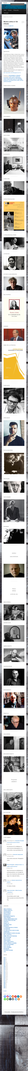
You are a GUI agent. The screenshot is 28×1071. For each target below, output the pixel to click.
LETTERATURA (7, 929)
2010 (5, 980)
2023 (5, 962)
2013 (5, 976)
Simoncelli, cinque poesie (18, 854)
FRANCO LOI (6, 923)
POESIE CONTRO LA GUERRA (10, 943)
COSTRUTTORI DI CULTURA (9, 920)
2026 (5, 957)
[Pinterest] (15, 996)
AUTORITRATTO (7, 914)
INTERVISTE (6, 926)
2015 (5, 973)
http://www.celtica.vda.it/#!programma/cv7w (12, 72)
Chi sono (9, 10)
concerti (13, 76)
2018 (5, 969)
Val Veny (21, 80)
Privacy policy (16, 10)
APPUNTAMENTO (12, 75)
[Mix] (21, 996)
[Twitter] (10, 996)
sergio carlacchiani (10, 890)
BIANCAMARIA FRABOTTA (9, 916)
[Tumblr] (10, 999)
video (5, 951)
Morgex (19, 77)
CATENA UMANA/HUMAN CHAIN (10, 919)
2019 (5, 967)
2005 (5, 987)
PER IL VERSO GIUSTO (9, 941)
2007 (5, 985)
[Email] (7, 999)
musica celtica (10, 79)
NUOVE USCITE (7, 938)
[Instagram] (7, 996)
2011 (5, 979)
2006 (5, 986)
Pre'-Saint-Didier (19, 79)
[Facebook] (5, 996)
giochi (13, 77)
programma (6, 80)
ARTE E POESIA (7, 913)
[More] (19, 999)
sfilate (18, 80)
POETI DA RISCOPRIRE (9, 944)
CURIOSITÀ (18, 75)
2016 (5, 972)
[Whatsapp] (5, 999)
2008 (5, 983)
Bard (11, 76)
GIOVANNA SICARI (7, 924)
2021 (5, 965)
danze (10, 77)
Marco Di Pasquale (10, 864)
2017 (5, 970)
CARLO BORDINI (7, 917)
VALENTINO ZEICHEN (8, 950)
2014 (5, 975)
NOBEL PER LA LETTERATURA (10, 936)
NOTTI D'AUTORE (7, 937)
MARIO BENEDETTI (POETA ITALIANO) (12, 933)
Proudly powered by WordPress (17, 1012)
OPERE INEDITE (7, 940)
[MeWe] (18, 996)
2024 (5, 960)
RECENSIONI (6, 948)
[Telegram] (16, 999)
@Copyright (6, 12)
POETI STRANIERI (7, 947)
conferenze (18, 76)
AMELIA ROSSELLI (8, 909)
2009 (5, 982)
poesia (14, 79)
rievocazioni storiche (13, 80)
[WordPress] (13, 999)
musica (5, 79)
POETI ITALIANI (7, 946)
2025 (5, 959)
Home (5, 10)
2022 (5, 963)
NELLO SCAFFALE (7, 934)
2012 (5, 977)
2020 (5, 966)
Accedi (5, 990)
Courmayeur (6, 77)
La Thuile (16, 77)
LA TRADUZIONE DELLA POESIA (11, 927)
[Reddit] (13, 996)
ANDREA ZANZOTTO (8, 910)
